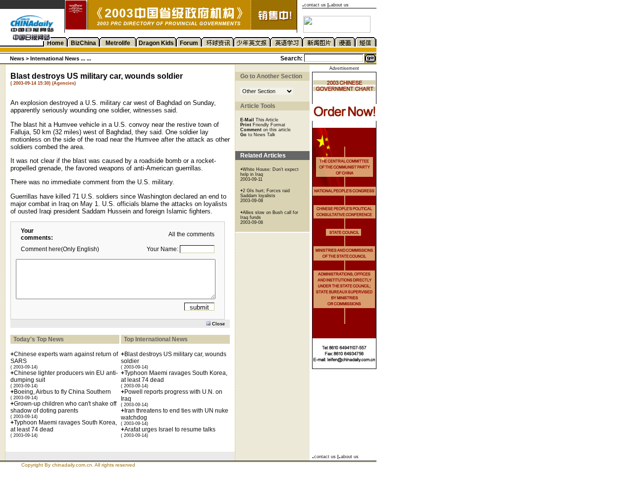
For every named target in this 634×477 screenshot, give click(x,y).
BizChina (83, 43)
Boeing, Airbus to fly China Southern (62, 391)
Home (55, 43)
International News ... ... (60, 58)
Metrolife (118, 43)
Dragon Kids (156, 43)
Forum (189, 43)
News (17, 58)
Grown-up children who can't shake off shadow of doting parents (63, 407)
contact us (315, 4)
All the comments (191, 234)
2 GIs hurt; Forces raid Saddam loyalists (265, 193)
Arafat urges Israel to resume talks (169, 429)
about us (340, 4)
